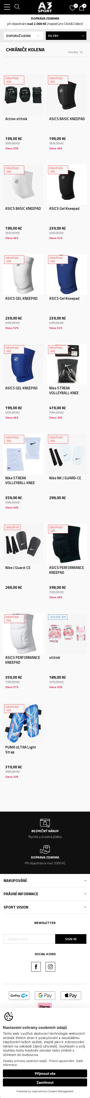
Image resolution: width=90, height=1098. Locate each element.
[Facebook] (36, 967)
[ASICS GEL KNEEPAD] (23, 274)
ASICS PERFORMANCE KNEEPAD (66, 570)
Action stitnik (16, 118)
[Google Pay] (45, 995)
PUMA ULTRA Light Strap (20, 750)
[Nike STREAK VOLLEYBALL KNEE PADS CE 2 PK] (67, 364)
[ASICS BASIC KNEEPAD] (67, 94)
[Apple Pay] (71, 995)
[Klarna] (45, 1006)
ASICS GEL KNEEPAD (21, 298)
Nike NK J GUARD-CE (65, 478)
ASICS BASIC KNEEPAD (67, 118)
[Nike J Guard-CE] (23, 544)
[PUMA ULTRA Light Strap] (23, 723)
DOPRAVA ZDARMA (45, 18)
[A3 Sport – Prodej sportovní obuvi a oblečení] (45, 7)
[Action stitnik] (23, 94)
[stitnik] (67, 633)
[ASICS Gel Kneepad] (67, 184)
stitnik (54, 657)
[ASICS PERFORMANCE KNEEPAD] (67, 544)
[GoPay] (19, 995)
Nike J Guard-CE (17, 567)
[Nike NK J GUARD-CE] (67, 454)
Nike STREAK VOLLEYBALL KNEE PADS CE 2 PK (64, 393)
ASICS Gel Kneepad (64, 208)
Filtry (53, 35)
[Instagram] (50, 967)
